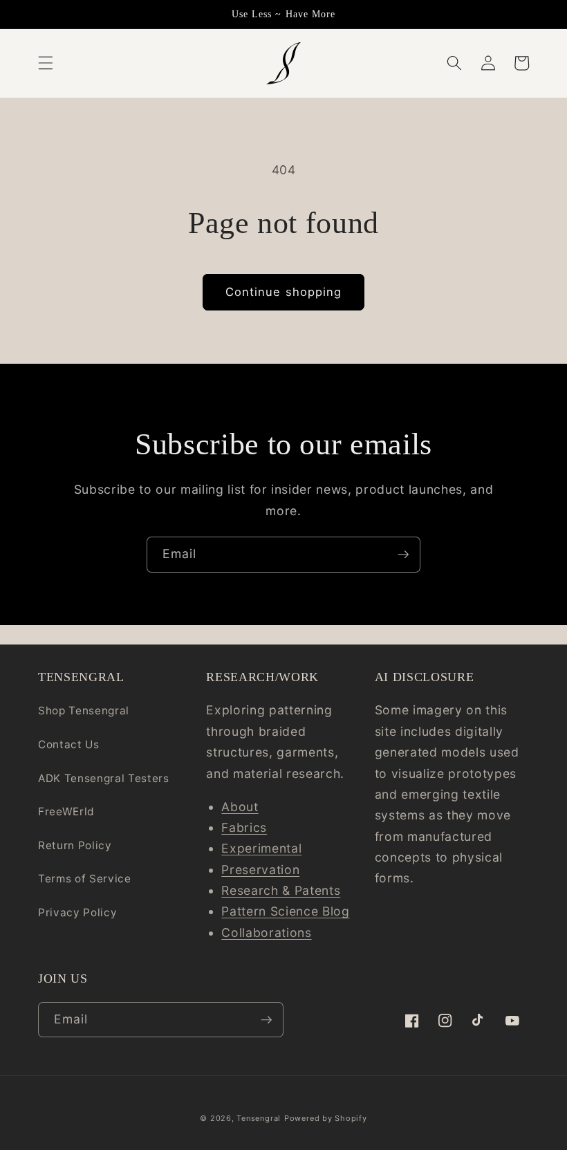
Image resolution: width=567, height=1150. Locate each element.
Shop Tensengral (83, 710)
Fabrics (244, 827)
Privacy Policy (77, 912)
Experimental (261, 848)
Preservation (260, 869)
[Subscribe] (403, 555)
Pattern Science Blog (285, 911)
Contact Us (69, 744)
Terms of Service (84, 878)
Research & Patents (280, 890)
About (239, 806)
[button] (45, 63)
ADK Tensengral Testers (103, 778)
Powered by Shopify (325, 1118)
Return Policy (75, 845)
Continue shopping (283, 292)
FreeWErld (66, 811)
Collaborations (266, 932)
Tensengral (258, 1118)
